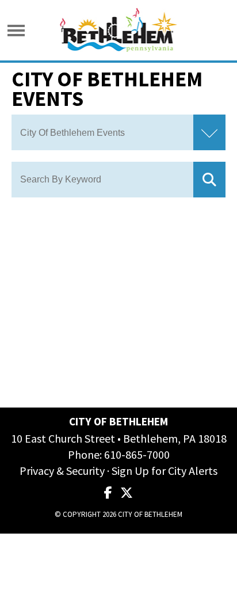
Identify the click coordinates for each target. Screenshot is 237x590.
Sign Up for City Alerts (164, 470)
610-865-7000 (137, 454)
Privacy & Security (62, 470)
